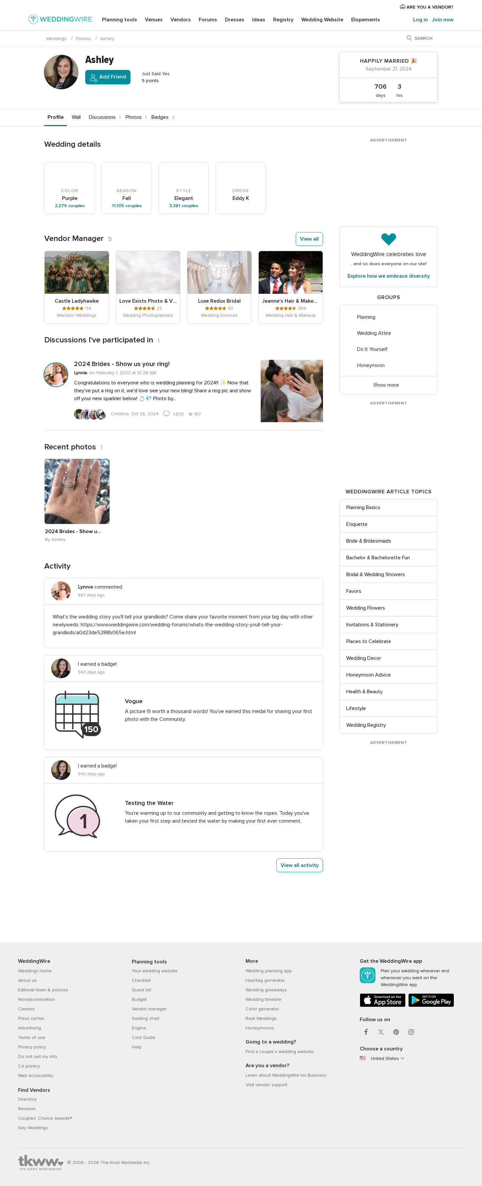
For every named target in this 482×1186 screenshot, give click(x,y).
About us (27, 980)
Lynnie (80, 373)
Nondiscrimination (36, 999)
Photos (134, 117)
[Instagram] (411, 1032)
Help (137, 1047)
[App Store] (383, 1005)
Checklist (141, 980)
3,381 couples (183, 205)
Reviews (27, 1108)
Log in (420, 19)
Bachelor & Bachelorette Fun (378, 557)
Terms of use (31, 1037)
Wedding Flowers (365, 608)
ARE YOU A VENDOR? (429, 7)
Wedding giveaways (266, 990)
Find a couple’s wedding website (280, 1051)
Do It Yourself (372, 349)
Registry (283, 19)
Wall (76, 117)
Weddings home (35, 971)
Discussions (102, 117)
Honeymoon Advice (368, 675)
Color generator (262, 1009)
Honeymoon (371, 365)
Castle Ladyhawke (77, 301)
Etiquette (357, 524)
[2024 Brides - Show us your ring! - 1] (77, 491)
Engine (139, 1028)
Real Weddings (261, 1018)
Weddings (56, 38)
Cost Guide (143, 1037)
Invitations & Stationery (372, 624)
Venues (154, 19)
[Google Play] (431, 1005)
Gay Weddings (33, 1128)
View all (309, 239)
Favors (353, 591)
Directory (27, 1099)
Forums (208, 19)
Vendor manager (149, 1009)
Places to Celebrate (368, 641)
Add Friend (112, 77)
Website (322, 19)
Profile (56, 117)
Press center (31, 1018)
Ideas (258, 19)
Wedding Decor (363, 658)
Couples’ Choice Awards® (45, 1118)
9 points (149, 80)
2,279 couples (70, 205)
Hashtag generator (265, 980)
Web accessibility (35, 1075)
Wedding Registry (366, 725)
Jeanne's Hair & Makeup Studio (291, 301)
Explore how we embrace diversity (389, 276)
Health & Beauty (364, 691)
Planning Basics (363, 507)
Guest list (141, 990)
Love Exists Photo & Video (148, 301)
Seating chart (145, 1018)
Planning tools (119, 19)
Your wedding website (155, 971)
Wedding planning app (269, 971)
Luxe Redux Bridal (219, 301)
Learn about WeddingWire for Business (286, 1075)
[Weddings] (60, 20)
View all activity (300, 865)
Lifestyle (356, 708)
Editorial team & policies (43, 990)
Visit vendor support (266, 1085)
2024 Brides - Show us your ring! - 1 (73, 531)
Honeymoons (260, 1028)
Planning (366, 317)
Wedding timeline (263, 999)
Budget (139, 999)
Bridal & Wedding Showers (375, 574)
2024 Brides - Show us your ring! (122, 364)
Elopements (365, 19)
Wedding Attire (374, 333)
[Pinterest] (396, 1032)
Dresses (234, 19)
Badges (160, 117)
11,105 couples (127, 205)
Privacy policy (32, 1047)
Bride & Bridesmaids (368, 541)
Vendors (181, 19)
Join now (442, 19)
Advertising (29, 1028)
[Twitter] (381, 1032)
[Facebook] (366, 1032)
